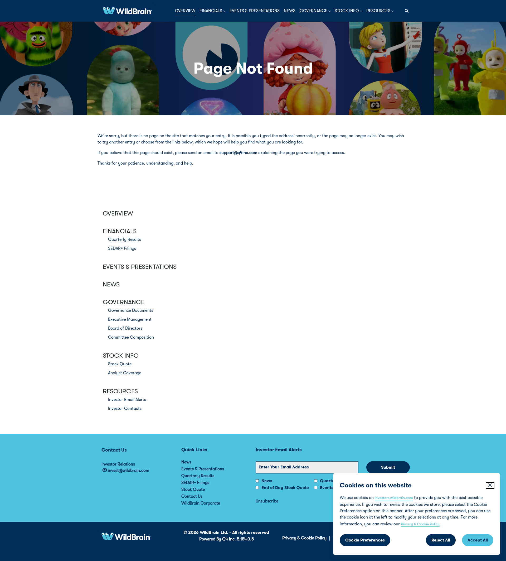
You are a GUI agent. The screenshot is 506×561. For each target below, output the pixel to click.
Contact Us (199, 496)
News (111, 284)
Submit (388, 467)
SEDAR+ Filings (122, 248)
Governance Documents (130, 310)
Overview (118, 213)
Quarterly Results (124, 239)
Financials (120, 231)
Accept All (478, 540)
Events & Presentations (140, 266)
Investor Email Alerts (127, 399)
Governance (123, 302)
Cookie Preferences (365, 540)
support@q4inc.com (238, 152)
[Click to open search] (405, 11)
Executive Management (130, 319)
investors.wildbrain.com (394, 498)
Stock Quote (120, 364)
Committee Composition (131, 337)
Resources (120, 391)
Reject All (440, 540)
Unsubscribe (267, 501)
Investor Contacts (125, 408)
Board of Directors (125, 328)
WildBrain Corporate (207, 503)
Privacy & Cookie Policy (420, 524)
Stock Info (121, 355)
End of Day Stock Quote (285, 488)
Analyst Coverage (124, 373)
